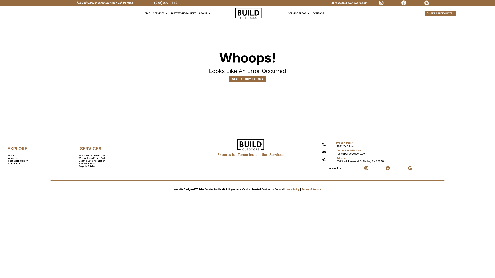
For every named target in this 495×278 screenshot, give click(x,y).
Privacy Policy (291, 189)
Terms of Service (311, 189)
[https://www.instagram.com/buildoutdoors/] (382, 3)
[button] (166, 13)
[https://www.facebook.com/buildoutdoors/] (404, 3)
